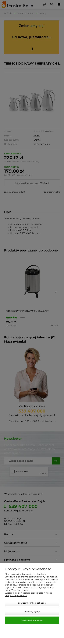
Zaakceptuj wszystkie (32, 620)
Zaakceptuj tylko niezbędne (32, 603)
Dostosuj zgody (32, 611)
